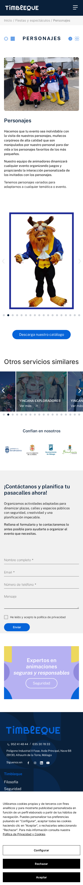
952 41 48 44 (19, 744)
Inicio (8, 20)
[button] (75, 7)
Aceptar (41, 877)
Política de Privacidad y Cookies (24, 834)
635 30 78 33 (41, 744)
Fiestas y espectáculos (32, 20)
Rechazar (41, 863)
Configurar (41, 850)
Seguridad (12, 789)
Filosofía (11, 782)
